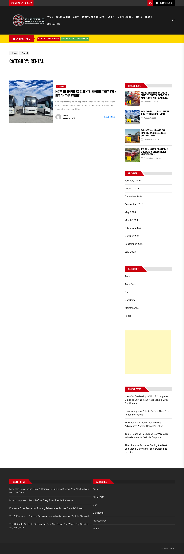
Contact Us (53, 23)
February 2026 (133, 180)
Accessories (63, 16)
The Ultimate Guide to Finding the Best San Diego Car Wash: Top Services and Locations (146, 449)
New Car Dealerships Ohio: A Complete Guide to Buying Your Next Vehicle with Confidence (155, 95)
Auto (76, 16)
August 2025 (132, 188)
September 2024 (134, 204)
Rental (61, 86)
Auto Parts (130, 284)
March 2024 (131, 220)
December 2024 (133, 196)
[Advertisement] (148, 352)
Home (50, 16)
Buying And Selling (93, 16)
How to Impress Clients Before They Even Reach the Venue (85, 93)
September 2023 (134, 243)
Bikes (139, 16)
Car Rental (130, 300)
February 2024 (133, 228)
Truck (148, 16)
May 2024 (130, 212)
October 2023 (132, 235)
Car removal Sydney (48, 39)
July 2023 (130, 251)
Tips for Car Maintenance (75, 39)
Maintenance (125, 16)
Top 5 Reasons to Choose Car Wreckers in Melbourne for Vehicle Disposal (154, 151)
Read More (109, 117)
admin (65, 116)
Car (110, 16)
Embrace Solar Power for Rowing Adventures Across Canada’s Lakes (153, 133)
